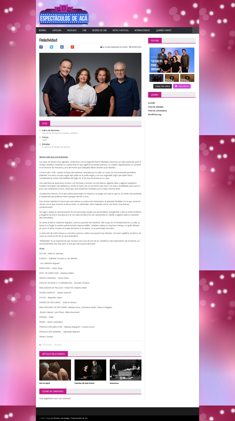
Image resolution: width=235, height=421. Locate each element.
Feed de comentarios (157, 110)
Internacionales (142, 30)
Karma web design (61, 418)
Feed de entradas (155, 107)
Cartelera (56, 30)
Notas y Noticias (121, 30)
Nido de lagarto (44, 383)
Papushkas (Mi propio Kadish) (84, 383)
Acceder (151, 103)
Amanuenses (114, 383)
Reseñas (42, 30)
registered (48, 398)
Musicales (72, 30)
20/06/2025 (136, 47)
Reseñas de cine (99, 30)
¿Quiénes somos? (164, 30)
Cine (84, 30)
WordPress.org (154, 114)
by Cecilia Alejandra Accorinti (115, 47)
